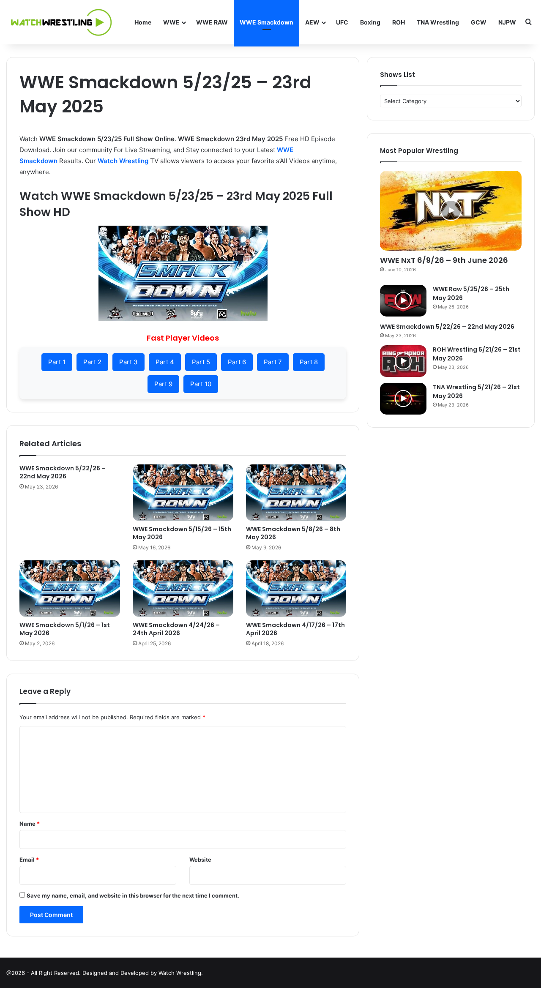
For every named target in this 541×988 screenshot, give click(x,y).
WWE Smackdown (266, 22)
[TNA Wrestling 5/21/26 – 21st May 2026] (403, 399)
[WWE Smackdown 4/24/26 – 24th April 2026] (183, 588)
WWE (171, 22)
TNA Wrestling (438, 22)
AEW (312, 22)
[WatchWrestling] (59, 22)
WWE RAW (212, 22)
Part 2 (92, 362)
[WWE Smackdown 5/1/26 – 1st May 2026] (69, 588)
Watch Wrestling (123, 161)
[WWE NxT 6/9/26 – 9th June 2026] (451, 211)
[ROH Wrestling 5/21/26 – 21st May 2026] (403, 361)
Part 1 (57, 362)
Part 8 (309, 362)
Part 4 (165, 362)
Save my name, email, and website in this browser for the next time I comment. (133, 895)
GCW (478, 22)
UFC (342, 22)
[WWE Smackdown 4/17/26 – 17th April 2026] (296, 588)
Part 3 (128, 362)
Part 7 (273, 362)
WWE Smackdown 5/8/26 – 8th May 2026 (293, 533)
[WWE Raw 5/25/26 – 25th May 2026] (403, 301)
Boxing (370, 22)
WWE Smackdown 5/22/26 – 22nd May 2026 (62, 472)
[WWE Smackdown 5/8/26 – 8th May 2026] (296, 492)
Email (29, 859)
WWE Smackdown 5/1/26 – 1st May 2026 (64, 629)
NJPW (507, 22)
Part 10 (200, 384)
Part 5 (201, 362)
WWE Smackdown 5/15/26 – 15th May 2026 (182, 533)
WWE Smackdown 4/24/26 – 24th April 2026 (176, 629)
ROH (398, 22)
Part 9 (163, 384)
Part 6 (237, 362)
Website (200, 859)
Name (29, 823)
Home (142, 22)
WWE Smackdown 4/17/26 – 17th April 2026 (295, 629)
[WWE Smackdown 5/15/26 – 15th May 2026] (183, 492)
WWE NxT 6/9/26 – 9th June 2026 (444, 260)
